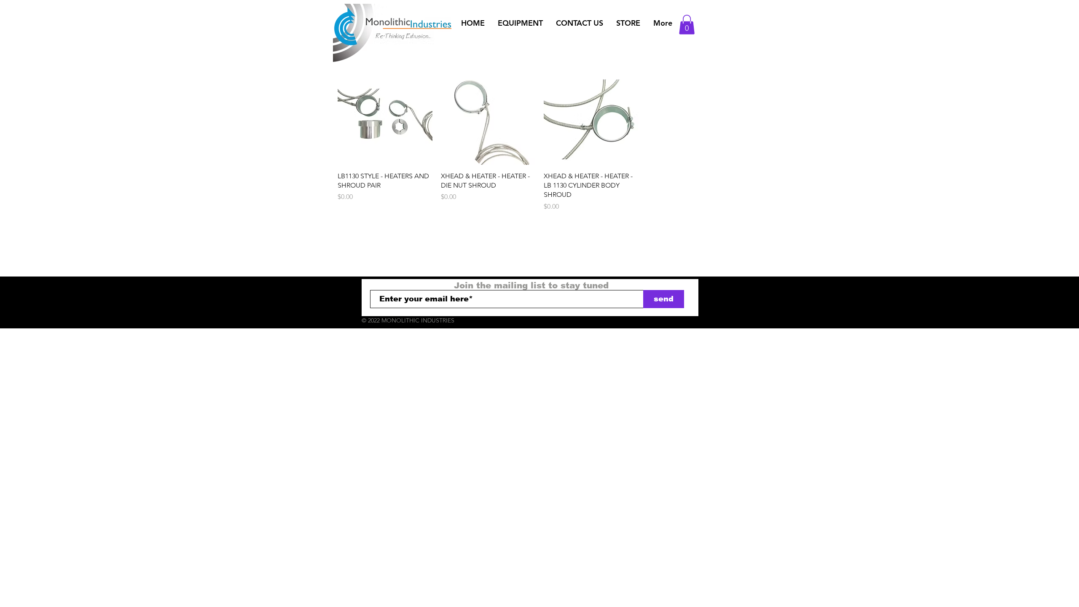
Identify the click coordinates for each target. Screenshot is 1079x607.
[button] (520, 23)
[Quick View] (385, 117)
